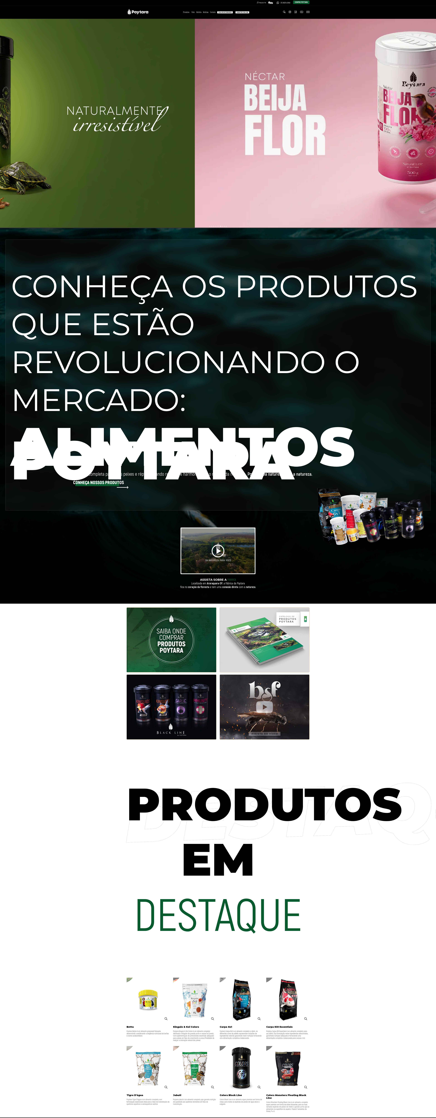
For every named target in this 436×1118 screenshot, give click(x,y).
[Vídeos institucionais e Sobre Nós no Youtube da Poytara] (301, 12)
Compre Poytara (301, 2)
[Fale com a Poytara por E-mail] (308, 12)
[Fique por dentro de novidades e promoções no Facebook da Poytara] (295, 12)
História (198, 12)
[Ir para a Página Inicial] (138, 15)
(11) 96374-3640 (285, 3)
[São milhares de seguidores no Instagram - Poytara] (290, 12)
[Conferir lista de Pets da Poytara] (271, 2)
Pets (193, 12)
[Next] (433, 123)
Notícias (205, 12)
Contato (213, 12)
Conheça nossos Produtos (98, 482)
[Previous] (3, 123)
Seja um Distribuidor (225, 12)
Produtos (186, 12)
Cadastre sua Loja (242, 12)
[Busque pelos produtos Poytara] (284, 12)
